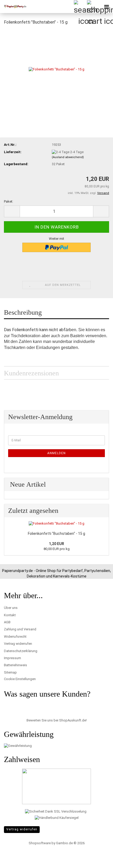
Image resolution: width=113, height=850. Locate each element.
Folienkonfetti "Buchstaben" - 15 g (56, 533)
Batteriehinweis (15, 665)
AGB (7, 622)
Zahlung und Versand (20, 629)
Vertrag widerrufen (18, 644)
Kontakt (10, 615)
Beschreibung (23, 312)
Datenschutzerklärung (20, 651)
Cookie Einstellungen (20, 679)
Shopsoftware (40, 843)
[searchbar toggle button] (80, 6)
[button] (12, 211)
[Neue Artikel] (102, 484)
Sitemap (10, 672)
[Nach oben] (98, 842)
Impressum (12, 658)
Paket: (8, 201)
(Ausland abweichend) (68, 157)
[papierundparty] (13, 6)
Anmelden (56, 453)
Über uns (11, 608)
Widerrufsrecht (15, 636)
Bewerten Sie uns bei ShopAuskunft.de (56, 720)
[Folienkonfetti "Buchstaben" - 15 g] (56, 69)
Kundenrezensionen (31, 373)
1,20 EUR (56, 544)
